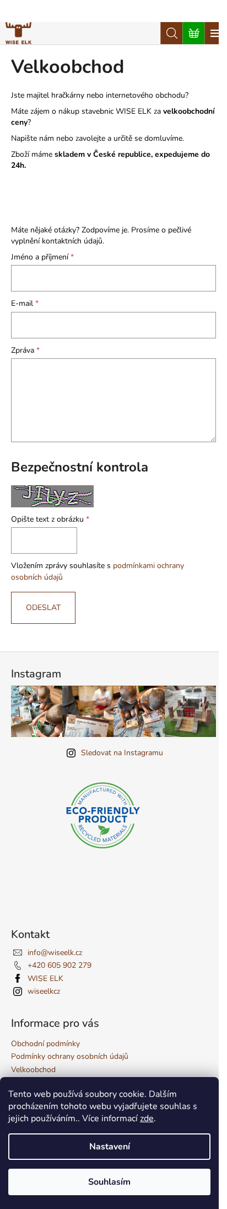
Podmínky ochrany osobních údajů (69, 1056)
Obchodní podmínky (45, 1043)
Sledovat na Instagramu (122, 752)
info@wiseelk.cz (55, 952)
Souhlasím (109, 1182)
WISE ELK (45, 978)
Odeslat (43, 607)
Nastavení (109, 1147)
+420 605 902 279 (59, 965)
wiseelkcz (44, 991)
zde (147, 1118)
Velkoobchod (33, 1069)
